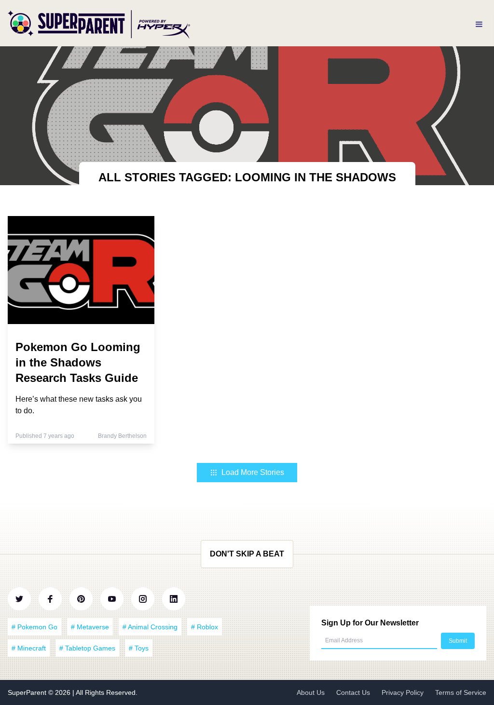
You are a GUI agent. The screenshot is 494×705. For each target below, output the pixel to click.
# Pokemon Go (34, 627)
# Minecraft (29, 648)
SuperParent (28, 692)
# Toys (139, 648)
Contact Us (353, 692)
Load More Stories (252, 472)
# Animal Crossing (150, 627)
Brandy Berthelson (122, 436)
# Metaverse (90, 627)
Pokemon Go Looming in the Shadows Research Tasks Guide (77, 362)
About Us (311, 692)
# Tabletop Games (87, 648)
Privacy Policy (403, 692)
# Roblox (204, 627)
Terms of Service (460, 692)
